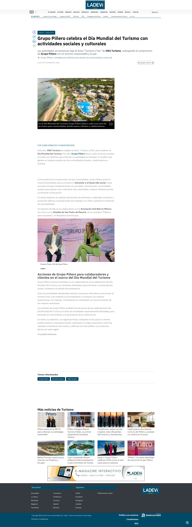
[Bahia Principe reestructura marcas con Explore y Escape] (51, 448)
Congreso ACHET (65, 16)
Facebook (78, 497)
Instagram (79, 500)
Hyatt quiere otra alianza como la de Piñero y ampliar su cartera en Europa (141, 432)
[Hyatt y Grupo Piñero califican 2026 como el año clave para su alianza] (111, 448)
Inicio (41, 33)
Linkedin (78, 504)
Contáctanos (132, 519)
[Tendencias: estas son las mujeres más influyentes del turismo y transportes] (111, 419)
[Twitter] (34, 37)
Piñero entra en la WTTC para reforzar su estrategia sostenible (50, 432)
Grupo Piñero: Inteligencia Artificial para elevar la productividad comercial (76, 57)
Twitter (77, 493)
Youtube (78, 508)
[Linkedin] (34, 41)
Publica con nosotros (128, 515)
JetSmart (76, 16)
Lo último (60, 12)
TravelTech (85, 12)
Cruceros (112, 12)
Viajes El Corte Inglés (50, 16)
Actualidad (51, 12)
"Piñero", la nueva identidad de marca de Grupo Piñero (141, 458)
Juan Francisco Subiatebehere (58, 145)
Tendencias (104, 12)
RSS (136, 523)
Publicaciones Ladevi (105, 493)
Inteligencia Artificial (93, 16)
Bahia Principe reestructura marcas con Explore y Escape (51, 460)
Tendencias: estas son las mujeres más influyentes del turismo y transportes (110, 432)
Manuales (68, 12)
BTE (83, 16)
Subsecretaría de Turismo (119, 16)
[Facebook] (34, 32)
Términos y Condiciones (39, 519)
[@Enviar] (34, 46)
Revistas (127, 12)
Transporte (94, 12)
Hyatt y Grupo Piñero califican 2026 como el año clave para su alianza (111, 460)
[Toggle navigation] (35, 12)
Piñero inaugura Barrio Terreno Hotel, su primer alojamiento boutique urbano (79, 433)
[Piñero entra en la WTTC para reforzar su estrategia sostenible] (51, 419)
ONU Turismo (72, 379)
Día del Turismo (58, 379)
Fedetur (105, 16)
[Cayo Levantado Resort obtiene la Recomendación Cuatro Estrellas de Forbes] (81, 448)
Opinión (120, 12)
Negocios (76, 12)
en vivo (132, 16)
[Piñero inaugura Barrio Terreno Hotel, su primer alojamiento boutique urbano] (81, 419)
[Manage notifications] (187, 522)
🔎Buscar (135, 12)
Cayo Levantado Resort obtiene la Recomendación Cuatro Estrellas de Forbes (80, 460)
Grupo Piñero (78, 153)
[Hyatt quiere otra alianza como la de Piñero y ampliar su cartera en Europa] (141, 419)
